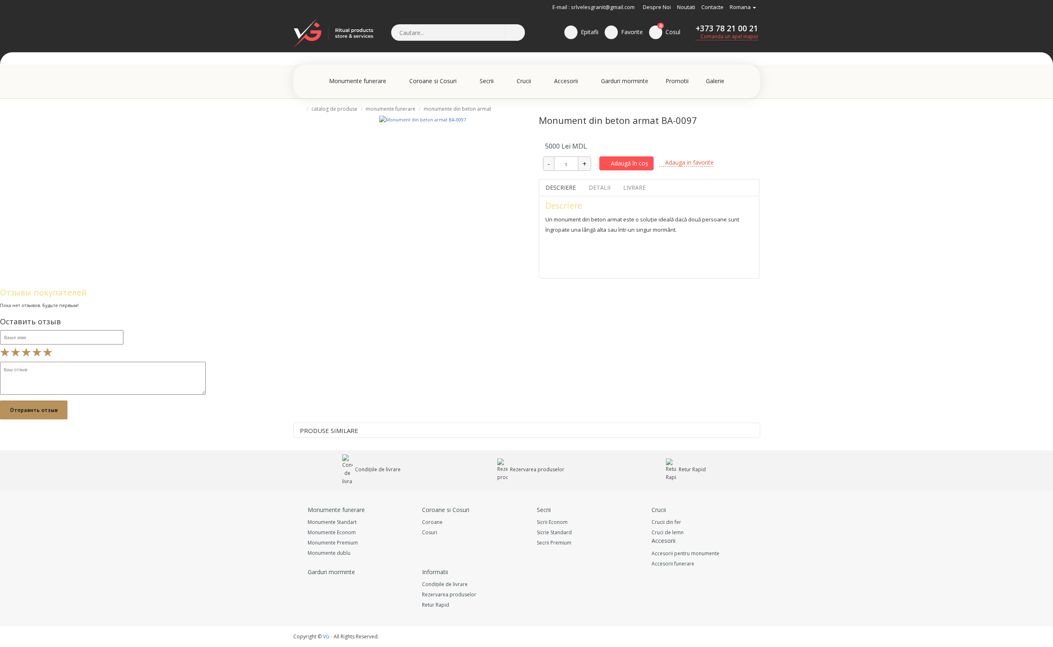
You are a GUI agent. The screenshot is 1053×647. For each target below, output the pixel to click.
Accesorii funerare (673, 563)
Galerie (715, 81)
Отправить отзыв (34, 410)
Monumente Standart (332, 522)
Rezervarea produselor (536, 469)
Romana (741, 7)
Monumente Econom (332, 532)
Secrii (487, 81)
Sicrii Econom (552, 522)
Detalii (599, 187)
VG (326, 636)
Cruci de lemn (668, 532)
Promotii (677, 81)
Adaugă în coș (628, 163)
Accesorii (567, 81)
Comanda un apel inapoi (728, 36)
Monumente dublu (329, 552)
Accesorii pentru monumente (685, 553)
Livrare (634, 187)
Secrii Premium (554, 542)
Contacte (712, 7)
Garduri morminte (624, 81)
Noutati (686, 7)
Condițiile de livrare (377, 469)
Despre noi (657, 7)
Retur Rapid (691, 469)
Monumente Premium (333, 542)
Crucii (525, 81)
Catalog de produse (334, 108)
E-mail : (561, 7)
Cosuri (429, 532)
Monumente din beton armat (457, 108)
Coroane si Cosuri (433, 81)
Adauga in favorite (688, 162)
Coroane (432, 522)
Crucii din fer (666, 522)
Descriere (560, 187)
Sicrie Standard (554, 532)
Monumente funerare (358, 81)
